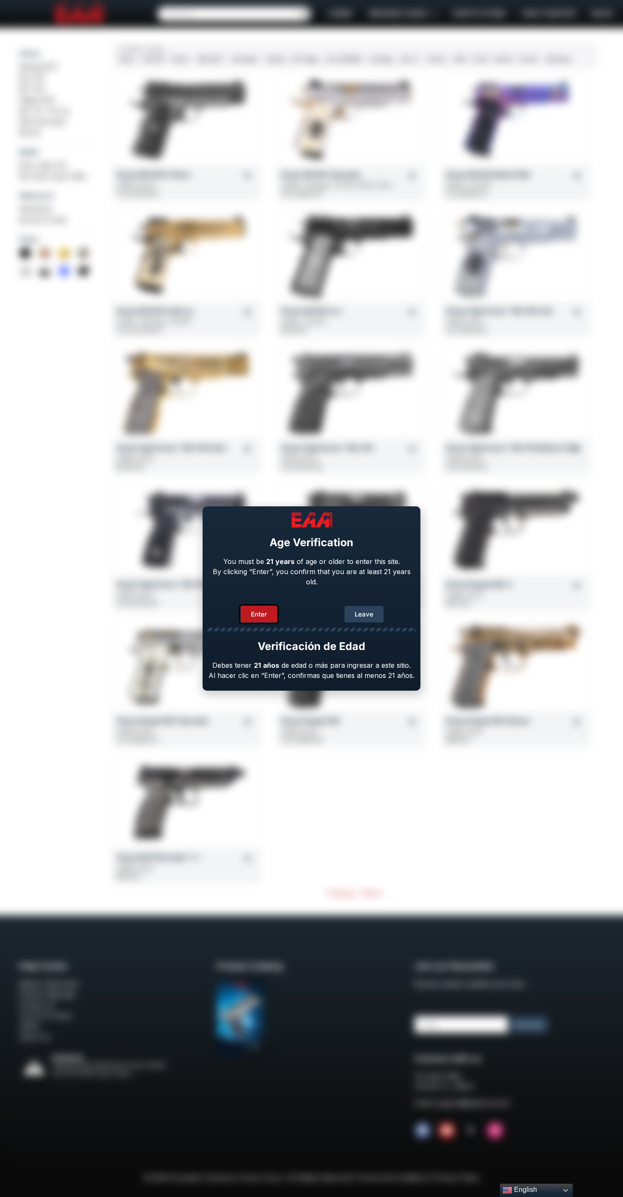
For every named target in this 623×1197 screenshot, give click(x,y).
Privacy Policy (456, 1177)
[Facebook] (422, 1130)
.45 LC (409, 59)
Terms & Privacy (45, 1015)
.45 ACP (153, 59)
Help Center (549, 13)
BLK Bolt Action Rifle (52, 176)
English (524, 1189)
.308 (458, 59)
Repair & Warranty (48, 984)
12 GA (480, 59)
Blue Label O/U (43, 165)
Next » (372, 893)
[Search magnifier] (303, 14)
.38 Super (244, 59)
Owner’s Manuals (47, 994)
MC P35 (31, 88)
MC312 (30, 132)
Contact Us (37, 1005)
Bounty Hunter (43, 220)
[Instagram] (495, 1130)
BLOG (602, 13)
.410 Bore (557, 59)
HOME (340, 13)
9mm (127, 59)
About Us (34, 1037)
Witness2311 (38, 66)
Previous (341, 893)
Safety (29, 1026)
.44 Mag (380, 59)
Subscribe (529, 1025)
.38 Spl (275, 59)
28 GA (504, 59)
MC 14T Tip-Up (44, 110)
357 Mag (305, 59)
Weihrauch (36, 196)
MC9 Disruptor (43, 121)
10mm (180, 59)
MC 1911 (32, 77)
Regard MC (37, 99)
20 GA (528, 59)
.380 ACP (209, 59)
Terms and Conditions (392, 1177)
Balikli (28, 152)
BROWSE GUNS (398, 13)
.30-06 (435, 59)
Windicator (36, 209)
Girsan (29, 53)
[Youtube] (447, 1130)
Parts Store (479, 13)
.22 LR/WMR (343, 59)
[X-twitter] (471, 1130)
